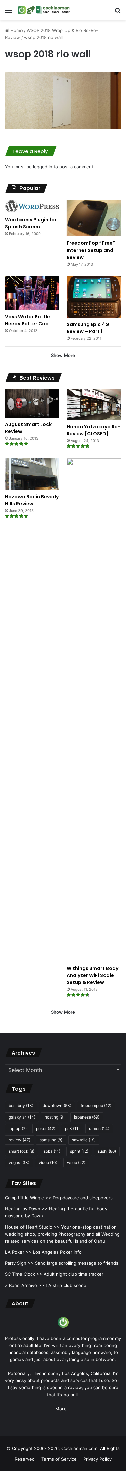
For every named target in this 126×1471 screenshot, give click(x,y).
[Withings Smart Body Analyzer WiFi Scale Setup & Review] (94, 710)
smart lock (21, 1151)
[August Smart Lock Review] (32, 403)
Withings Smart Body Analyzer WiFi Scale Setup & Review (92, 975)
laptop (18, 1128)
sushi (107, 1151)
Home (16, 30)
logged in (42, 166)
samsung (51, 1139)
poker (45, 1128)
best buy (21, 1105)
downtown (57, 1105)
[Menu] (8, 12)
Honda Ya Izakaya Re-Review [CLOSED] (93, 430)
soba (52, 1151)
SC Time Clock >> (23, 1274)
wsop (76, 1162)
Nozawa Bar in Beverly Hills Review (32, 500)
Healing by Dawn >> (26, 1208)
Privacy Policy (97, 1459)
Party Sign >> (19, 1263)
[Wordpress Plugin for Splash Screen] (32, 206)
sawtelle (84, 1139)
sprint (79, 1151)
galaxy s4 (22, 1117)
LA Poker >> (18, 1252)
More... (63, 1408)
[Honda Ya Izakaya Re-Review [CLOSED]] (94, 404)
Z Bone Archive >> (24, 1285)
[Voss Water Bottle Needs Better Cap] (32, 293)
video (48, 1162)
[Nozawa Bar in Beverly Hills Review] (32, 474)
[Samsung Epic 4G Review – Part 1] (94, 297)
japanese (86, 1117)
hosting (55, 1117)
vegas (19, 1162)
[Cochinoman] (44, 10)
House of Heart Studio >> (32, 1227)
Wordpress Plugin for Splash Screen (31, 223)
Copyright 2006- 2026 (35, 1448)
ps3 (72, 1128)
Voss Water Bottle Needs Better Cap (27, 320)
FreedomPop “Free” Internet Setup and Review (91, 250)
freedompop (96, 1105)
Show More (63, 355)
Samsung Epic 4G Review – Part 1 (88, 328)
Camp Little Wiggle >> (28, 1197)
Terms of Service (59, 1459)
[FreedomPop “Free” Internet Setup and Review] (94, 218)
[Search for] (117, 12)
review (19, 1139)
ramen (99, 1128)
